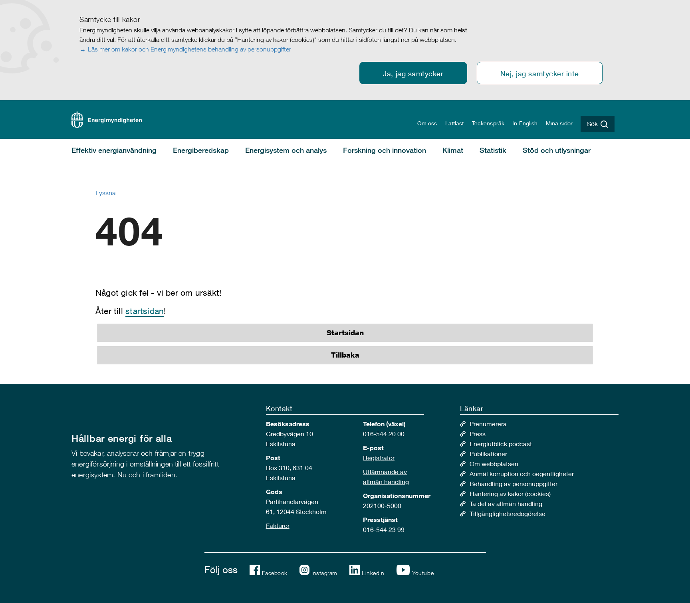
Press (478, 433)
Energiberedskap (201, 150)
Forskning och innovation (384, 150)
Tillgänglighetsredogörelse (507, 513)
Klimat (452, 150)
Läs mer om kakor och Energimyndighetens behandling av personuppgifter (189, 49)
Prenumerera (488, 423)
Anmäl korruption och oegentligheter (522, 473)
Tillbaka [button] (345, 355)
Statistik (493, 150)
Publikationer (488, 453)
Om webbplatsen (494, 463)
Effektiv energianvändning (114, 150)
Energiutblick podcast (501, 443)
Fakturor (277, 525)
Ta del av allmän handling (506, 503)
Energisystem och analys (286, 150)
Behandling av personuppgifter (513, 483)
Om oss (427, 123)
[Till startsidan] (106, 118)
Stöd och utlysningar (557, 150)
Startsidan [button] (345, 332)
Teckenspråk (488, 123)
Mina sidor (559, 123)
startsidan (144, 311)
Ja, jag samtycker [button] (413, 73)
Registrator (379, 457)
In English (524, 123)
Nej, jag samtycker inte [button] (539, 73)
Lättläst (454, 123)
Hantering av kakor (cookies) (510, 493)
